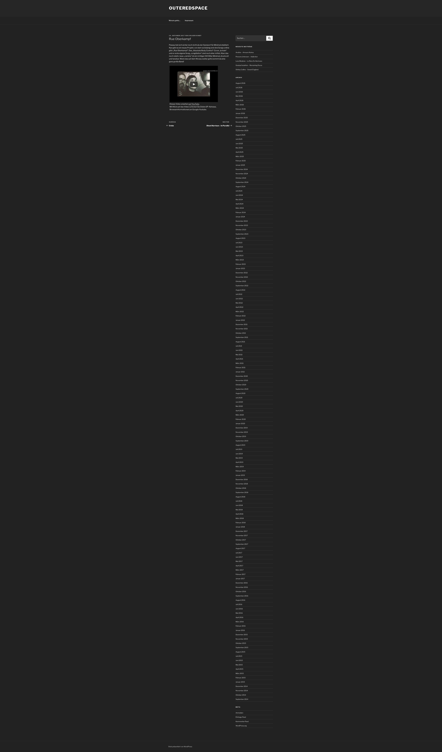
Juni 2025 (239, 143)
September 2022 (242, 286)
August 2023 (240, 238)
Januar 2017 (240, 579)
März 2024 (240, 208)
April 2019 (239, 462)
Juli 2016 (239, 604)
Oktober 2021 (241, 333)
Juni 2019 (239, 454)
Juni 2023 (239, 247)
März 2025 (240, 156)
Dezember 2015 (242, 635)
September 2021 (242, 337)
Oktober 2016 (241, 591)
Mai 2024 (239, 199)
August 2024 (240, 186)
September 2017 (242, 544)
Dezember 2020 (242, 376)
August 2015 (240, 652)
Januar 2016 (240, 630)
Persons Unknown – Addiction (247, 57)
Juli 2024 (239, 191)
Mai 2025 (239, 148)
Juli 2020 (239, 398)
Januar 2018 (240, 527)
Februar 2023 (241, 264)
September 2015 (242, 647)
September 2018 (242, 492)
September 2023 (242, 234)
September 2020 (242, 389)
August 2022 (240, 290)
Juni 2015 (239, 660)
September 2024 (242, 182)
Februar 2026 (241, 109)
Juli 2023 (239, 243)
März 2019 (240, 467)
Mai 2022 (239, 303)
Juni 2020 (239, 402)
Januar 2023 (240, 268)
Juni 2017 (239, 557)
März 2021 (240, 363)
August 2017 (240, 548)
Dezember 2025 (242, 118)
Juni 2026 (239, 92)
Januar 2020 (240, 423)
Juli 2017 (239, 553)
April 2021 (239, 359)
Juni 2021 (239, 350)
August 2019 (240, 445)
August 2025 (240, 135)
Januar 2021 (240, 372)
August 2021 (240, 342)
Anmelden (239, 713)
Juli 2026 (239, 87)
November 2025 (242, 122)
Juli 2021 (239, 346)
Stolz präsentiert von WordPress (180, 747)
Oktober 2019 (241, 436)
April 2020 (239, 411)
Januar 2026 (240, 113)
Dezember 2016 (242, 583)
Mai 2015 (239, 665)
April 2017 (239, 566)
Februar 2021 (240, 367)
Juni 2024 (239, 195)
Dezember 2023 (242, 221)
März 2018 (240, 518)
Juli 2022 (239, 294)
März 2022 (240, 311)
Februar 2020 (241, 419)
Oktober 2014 (241, 695)
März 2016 (240, 622)
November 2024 (242, 174)
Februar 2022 (241, 316)
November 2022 (242, 277)
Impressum (189, 20)
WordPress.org (241, 726)
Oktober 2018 (241, 488)
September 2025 (242, 130)
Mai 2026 (239, 96)
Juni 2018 (239, 505)
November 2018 (242, 484)
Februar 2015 (241, 678)
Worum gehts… (174, 20)
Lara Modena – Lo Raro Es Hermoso (249, 61)
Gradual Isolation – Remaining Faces (249, 65)
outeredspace (188, 8)
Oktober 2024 (241, 178)
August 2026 (240, 83)
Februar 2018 (241, 523)
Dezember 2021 (241, 324)
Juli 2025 (239, 139)
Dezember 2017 (241, 531)
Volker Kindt (195, 35)
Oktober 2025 (241, 126)
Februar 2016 (241, 626)
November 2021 (242, 329)
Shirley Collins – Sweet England (247, 70)
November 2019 (242, 432)
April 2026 (239, 100)
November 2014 (242, 691)
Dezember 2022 (242, 273)
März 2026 (240, 105)
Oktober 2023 (241, 230)
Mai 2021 (239, 355)
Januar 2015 (240, 682)
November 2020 (242, 380)
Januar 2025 (240, 165)
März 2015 (240, 673)
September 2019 (242, 441)
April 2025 (239, 152)
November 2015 (242, 639)
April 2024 (239, 204)
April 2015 (239, 669)
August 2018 (240, 497)
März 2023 (240, 260)
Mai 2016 (239, 613)
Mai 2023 (239, 251)
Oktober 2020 (241, 385)
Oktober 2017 (241, 540)
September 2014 (242, 699)
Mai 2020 (239, 406)
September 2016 (242, 596)
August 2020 (240, 393)
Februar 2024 (241, 212)
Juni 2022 (239, 299)
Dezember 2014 (242, 686)
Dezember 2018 (242, 479)
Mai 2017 (239, 561)
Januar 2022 (240, 320)
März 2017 (240, 570)
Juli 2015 (239, 656)
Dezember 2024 (242, 169)
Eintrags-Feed (241, 717)
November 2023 (242, 225)
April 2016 (239, 617)
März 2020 (240, 415)
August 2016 (240, 600)
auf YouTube (194, 104)
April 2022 (239, 307)
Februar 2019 (241, 471)
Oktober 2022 (241, 281)
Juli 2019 (239, 449)
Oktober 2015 (241, 643)
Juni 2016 (239, 609)
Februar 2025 (241, 161)
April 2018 (239, 514)
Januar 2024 (240, 217)
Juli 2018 (239, 501)
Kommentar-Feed (242, 721)
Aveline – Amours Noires (245, 52)
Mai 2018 (239, 510)
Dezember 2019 (242, 428)
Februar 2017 (240, 574)
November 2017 (242, 535)
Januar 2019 (240, 475)
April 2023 (239, 255)
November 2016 (242, 587)
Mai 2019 (239, 458)
